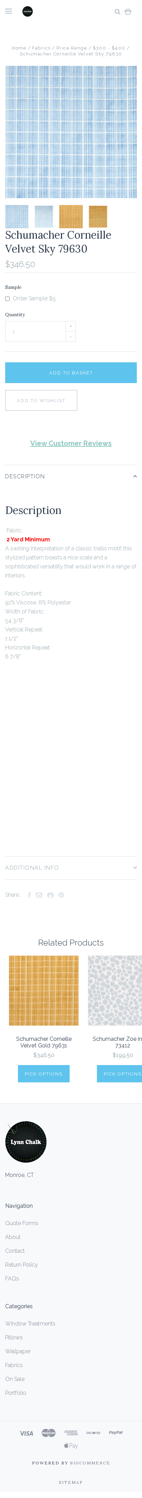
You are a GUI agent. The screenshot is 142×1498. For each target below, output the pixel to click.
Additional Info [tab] (32, 868)
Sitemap (71, 1482)
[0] (128, 11)
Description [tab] (25, 476)
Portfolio (15, 1393)
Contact (15, 1251)
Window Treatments (30, 1323)
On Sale (14, 1379)
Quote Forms (21, 1223)
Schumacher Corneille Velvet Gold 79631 (44, 1042)
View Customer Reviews (71, 443)
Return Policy (21, 1264)
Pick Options (44, 1073)
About (13, 1237)
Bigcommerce (90, 1462)
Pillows (14, 1337)
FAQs (12, 1278)
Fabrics (14, 1365)
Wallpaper (18, 1351)
